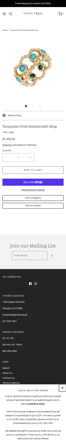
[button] (33, 67)
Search (6, 368)
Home (5, 30)
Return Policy (14, 115)
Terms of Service (11, 383)
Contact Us (8, 378)
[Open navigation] (4, 13)
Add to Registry (33, 198)
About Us (7, 373)
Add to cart (33, 170)
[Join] (52, 255)
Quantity (6, 150)
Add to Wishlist (33, 205)
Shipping (7, 145)
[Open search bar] (12, 13)
